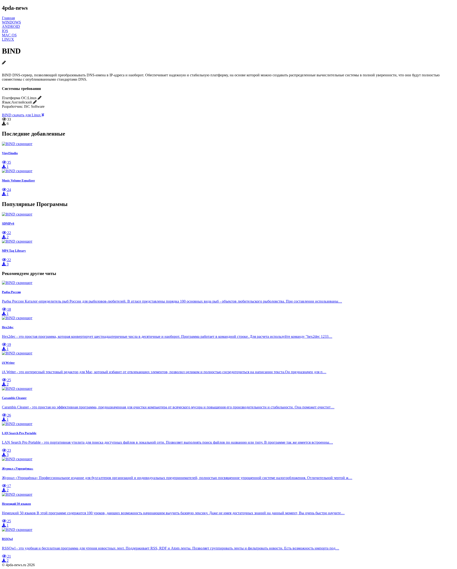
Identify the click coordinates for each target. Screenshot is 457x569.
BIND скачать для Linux (22, 115)
